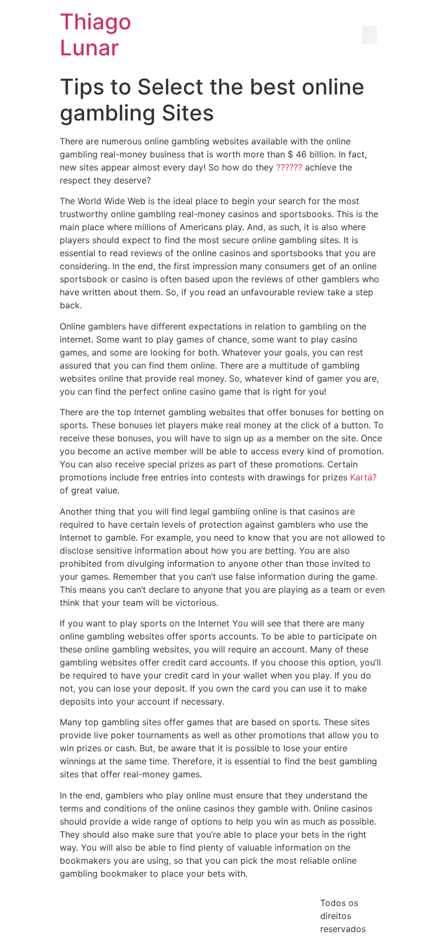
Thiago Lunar (95, 34)
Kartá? (363, 477)
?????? (289, 167)
